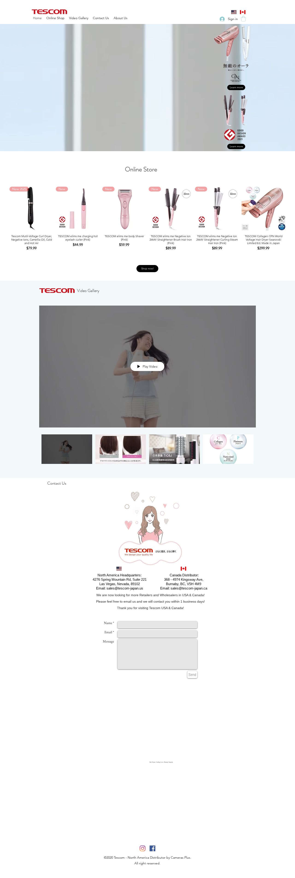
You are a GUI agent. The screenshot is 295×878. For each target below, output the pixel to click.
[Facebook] (152, 848)
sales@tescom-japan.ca (189, 588)
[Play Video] (67, 449)
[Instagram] (142, 848)
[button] (243, 18)
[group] (147, 218)
